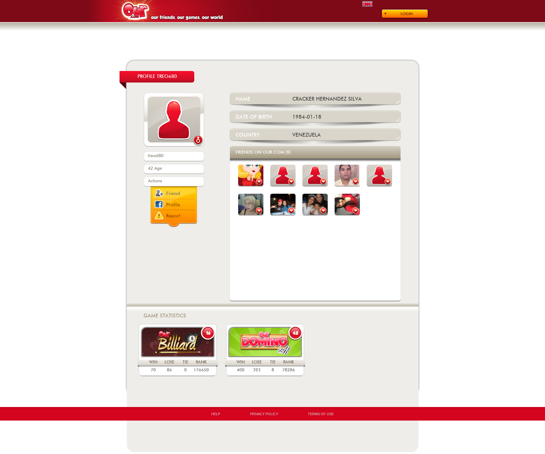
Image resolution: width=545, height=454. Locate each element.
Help (215, 414)
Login (407, 14)
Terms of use (321, 414)
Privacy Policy (264, 414)
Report (173, 216)
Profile (173, 205)
